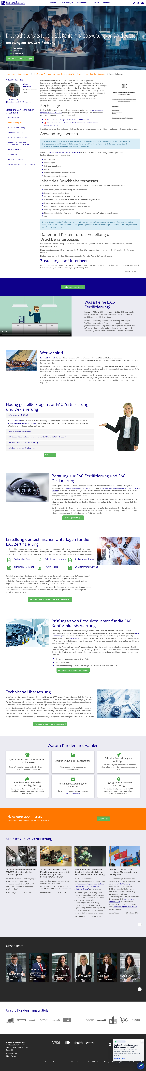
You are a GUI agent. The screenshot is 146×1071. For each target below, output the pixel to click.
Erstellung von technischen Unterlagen (91, 74)
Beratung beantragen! (73, 518)
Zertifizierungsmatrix (15, 159)
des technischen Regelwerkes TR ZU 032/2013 (63, 152)
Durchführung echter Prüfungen (125, 907)
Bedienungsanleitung (15, 132)
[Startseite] (13, 3)
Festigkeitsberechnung (15, 149)
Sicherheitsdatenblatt (24, 566)
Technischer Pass (13, 117)
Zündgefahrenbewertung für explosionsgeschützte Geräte (18, 143)
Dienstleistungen (66, 3)
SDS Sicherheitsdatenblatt (17, 137)
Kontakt (106, 3)
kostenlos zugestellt (72, 793)
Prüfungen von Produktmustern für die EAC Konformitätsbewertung (91, 623)
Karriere (96, 3)
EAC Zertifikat (16, 421)
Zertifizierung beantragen (73, 287)
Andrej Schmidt (38, 969)
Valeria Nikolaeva (103, 974)
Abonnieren (103, 819)
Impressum (64, 1062)
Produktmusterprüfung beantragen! (73, 670)
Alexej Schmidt (27, 85)
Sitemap (106, 1062)
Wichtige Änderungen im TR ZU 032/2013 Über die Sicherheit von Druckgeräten (21, 872)
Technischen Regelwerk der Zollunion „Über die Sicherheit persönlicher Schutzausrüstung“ (89, 886)
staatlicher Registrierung (122, 488)
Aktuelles (52, 3)
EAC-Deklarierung (105, 488)
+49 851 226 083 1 (14, 100)
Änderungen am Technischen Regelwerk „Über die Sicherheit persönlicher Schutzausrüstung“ (89, 872)
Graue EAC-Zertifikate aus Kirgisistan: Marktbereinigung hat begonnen (123, 872)
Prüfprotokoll (12, 154)
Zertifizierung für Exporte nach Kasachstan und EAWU (54, 74)
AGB (88, 1062)
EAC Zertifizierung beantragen (20, 58)
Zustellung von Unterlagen (64, 260)
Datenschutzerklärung (77, 1062)
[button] (134, 3)
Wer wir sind (51, 352)
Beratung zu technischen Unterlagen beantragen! (50, 599)
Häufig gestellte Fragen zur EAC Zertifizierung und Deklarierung (47, 407)
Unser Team (15, 945)
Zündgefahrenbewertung (86, 566)
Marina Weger (11, 892)
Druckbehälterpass (14, 122)
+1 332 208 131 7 (14, 1045)
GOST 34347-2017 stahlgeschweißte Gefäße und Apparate (67, 119)
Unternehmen (83, 3)
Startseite (11, 74)
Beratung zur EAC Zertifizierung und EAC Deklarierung (88, 478)
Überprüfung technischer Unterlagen (21, 164)
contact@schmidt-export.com (19, 1047)
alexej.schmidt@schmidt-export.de (19, 102)
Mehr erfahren (50, 455)
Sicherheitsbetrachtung (16, 127)
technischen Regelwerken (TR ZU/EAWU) (22, 423)
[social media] (110, 1044)
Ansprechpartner (15, 79)
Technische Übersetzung (28, 692)
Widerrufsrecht (96, 1062)
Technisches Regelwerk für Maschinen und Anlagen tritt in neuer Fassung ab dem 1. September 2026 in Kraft (55, 873)
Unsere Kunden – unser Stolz (27, 1010)
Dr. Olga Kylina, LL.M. (61, 970)
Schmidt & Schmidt (47, 358)
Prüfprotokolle (51, 566)
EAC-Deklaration (76, 638)
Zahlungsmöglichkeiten (119, 1062)
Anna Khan (127, 975)
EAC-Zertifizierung (88, 488)
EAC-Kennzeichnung (73, 488)
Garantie (55, 1062)
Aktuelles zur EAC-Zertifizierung (29, 839)
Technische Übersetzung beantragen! (50, 724)
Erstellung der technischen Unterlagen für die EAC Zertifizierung (47, 542)
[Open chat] (140, 1065)
